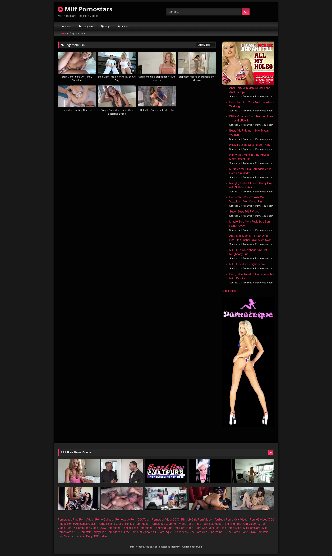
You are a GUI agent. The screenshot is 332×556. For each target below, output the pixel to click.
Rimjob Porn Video (137, 523)
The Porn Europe (237, 532)
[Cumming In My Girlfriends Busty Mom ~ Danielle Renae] (79, 471)
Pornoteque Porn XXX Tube (132, 519)
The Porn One (198, 532)
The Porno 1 (217, 532)
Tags (107, 26)
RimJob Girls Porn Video (196, 519)
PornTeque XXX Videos (173, 532)
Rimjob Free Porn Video (138, 527)
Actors (124, 26)
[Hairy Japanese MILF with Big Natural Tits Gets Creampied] (253, 498)
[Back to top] (321, 545)
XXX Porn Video (110, 527)
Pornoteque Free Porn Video (75, 519)
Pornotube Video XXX (165, 519)
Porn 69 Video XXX (262, 519)
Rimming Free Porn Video (240, 523)
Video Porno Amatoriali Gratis (77, 523)
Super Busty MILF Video (244, 211)
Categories (88, 26)
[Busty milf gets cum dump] (122, 498)
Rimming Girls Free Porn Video (174, 527)
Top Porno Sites (231, 527)
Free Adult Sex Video (208, 523)
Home (68, 26)
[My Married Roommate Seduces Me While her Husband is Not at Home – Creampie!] (253, 471)
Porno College (104, 519)
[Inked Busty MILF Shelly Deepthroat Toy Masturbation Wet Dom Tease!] (166, 471)
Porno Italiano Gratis (110, 523)
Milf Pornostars (87, 9)
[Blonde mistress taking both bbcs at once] (122, 471)
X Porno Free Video (86, 527)
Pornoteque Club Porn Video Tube (172, 523)
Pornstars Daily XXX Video (90, 536)
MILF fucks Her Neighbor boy (247, 264)
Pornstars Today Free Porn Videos (101, 532)
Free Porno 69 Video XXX (140, 532)
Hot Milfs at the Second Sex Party (249, 144)
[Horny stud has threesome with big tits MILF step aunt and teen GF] (79, 498)
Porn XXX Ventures (207, 527)
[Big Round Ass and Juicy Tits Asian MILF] (209, 498)
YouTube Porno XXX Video (230, 519)
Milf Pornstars (251, 527)
